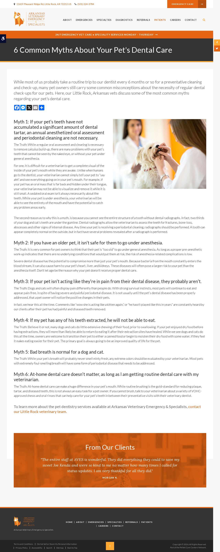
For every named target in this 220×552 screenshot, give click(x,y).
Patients (160, 20)
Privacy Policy (22, 548)
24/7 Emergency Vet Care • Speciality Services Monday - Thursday (104, 34)
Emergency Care (183, 4)
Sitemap (59, 548)
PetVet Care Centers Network (193, 547)
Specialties (104, 20)
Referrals (143, 20)
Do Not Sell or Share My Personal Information (57, 544)
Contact (191, 20)
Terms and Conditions (23, 544)
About (67, 20)
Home (69, 522)
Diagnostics (124, 20)
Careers (175, 20)
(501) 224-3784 (86, 4)
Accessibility (37, 548)
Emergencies (84, 20)
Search (49, 548)
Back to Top (72, 548)
